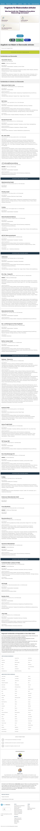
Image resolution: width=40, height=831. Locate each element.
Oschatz (29, 699)
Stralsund (29, 678)
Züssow (16, 695)
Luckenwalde (16, 678)
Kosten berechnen (35, 3)
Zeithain (29, 676)
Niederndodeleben (30, 689)
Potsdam (3, 718)
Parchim (16, 708)
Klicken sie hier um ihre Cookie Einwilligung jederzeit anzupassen (9, 826)
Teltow (2, 710)
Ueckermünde (17, 680)
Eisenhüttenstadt (4, 731)
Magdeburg (16, 727)
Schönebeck (16, 731)
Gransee (3, 697)
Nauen (2, 716)
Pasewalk (3, 727)
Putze (29, 3)
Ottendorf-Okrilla (30, 710)
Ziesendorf (29, 695)
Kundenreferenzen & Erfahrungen (8, 799)
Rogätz (16, 716)
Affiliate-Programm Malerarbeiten (17, 807)
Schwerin (29, 712)
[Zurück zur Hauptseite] (6, 805)
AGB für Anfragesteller (18, 812)
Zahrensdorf (30, 693)
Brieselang (3, 714)
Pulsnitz (29, 708)
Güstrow (16, 718)
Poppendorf (29, 697)
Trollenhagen (16, 676)
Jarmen (16, 689)
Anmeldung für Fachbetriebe (19, 805)
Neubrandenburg (4, 729)
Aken (15, 725)
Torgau (16, 714)
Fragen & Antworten (5, 796)
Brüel (29, 682)
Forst (15, 699)
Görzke (16, 693)
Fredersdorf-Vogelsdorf (5, 682)
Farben (24, 3)
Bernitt (29, 691)
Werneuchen (3, 678)
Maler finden (30, 809)
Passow (16, 710)
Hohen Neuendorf (4, 689)
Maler (19, 635)
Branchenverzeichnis (18, 809)
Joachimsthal (3, 676)
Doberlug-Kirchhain (17, 697)
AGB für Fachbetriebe (18, 813)
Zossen (3, 725)
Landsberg (29, 714)
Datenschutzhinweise (18, 810)
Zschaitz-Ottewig (30, 725)
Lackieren (20, 3)
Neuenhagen (3, 680)
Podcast (15, 823)
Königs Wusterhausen (5, 712)
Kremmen (3, 699)
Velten (2, 693)
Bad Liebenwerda (17, 712)
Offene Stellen (16, 821)
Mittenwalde (3, 695)
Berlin (2, 691)
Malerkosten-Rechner (31, 808)
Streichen (3, 3)
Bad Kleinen (29, 718)
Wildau (2, 708)
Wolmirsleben (30, 716)
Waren (16, 682)
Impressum (16, 814)
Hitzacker (29, 729)
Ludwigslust (16, 729)
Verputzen (14, 3)
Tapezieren (8, 3)
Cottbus (16, 691)
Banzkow (29, 680)
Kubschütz (29, 727)
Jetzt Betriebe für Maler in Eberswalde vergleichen (20, 178)
